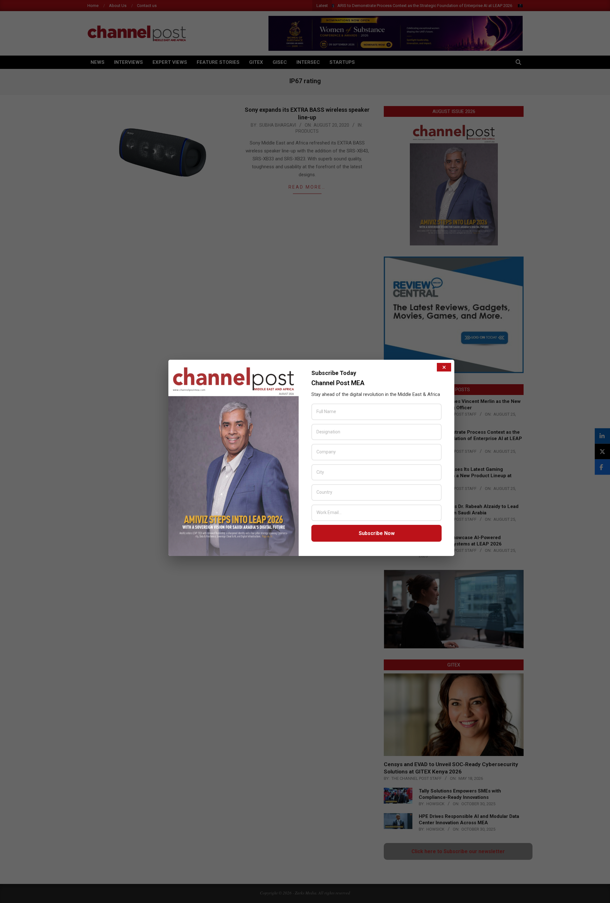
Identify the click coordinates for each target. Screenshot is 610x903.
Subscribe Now (377, 533)
